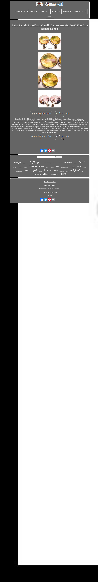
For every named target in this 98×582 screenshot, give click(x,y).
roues (67, 171)
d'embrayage (19, 171)
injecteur (25, 163)
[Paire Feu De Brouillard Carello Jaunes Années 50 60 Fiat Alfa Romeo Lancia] (49, 41)
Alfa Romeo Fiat (50, 182)
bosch (82, 162)
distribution (64, 167)
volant (52, 167)
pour (27, 170)
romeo (33, 166)
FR (51, 196)
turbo (63, 173)
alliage (46, 174)
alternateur (68, 163)
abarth (72, 167)
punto (41, 167)
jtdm (56, 170)
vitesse (84, 167)
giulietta (37, 174)
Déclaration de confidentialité (49, 189)
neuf (57, 166)
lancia (48, 170)
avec (14, 167)
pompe (17, 162)
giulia (40, 171)
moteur (20, 167)
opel (34, 170)
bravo (25, 167)
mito (79, 166)
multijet (62, 171)
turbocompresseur (49, 163)
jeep (82, 171)
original (75, 170)
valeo (60, 163)
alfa (32, 162)
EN (48, 196)
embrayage (55, 174)
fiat (39, 162)
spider (47, 167)
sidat (75, 163)
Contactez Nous (49, 185)
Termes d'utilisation (50, 192)
